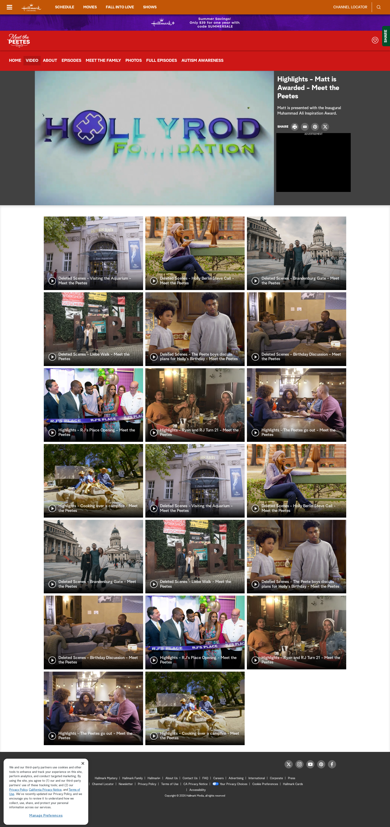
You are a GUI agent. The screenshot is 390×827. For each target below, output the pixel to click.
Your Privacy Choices (233, 784)
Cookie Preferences (265, 784)
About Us (171, 778)
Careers (218, 778)
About (50, 61)
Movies (90, 7)
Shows (150, 7)
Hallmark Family (132, 778)
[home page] (31, 7)
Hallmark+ (154, 778)
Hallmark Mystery (106, 778)
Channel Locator (350, 7)
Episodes (71, 61)
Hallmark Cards (293, 784)
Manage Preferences (46, 815)
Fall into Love (120, 7)
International (256, 778)
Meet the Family (103, 61)
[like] (375, 41)
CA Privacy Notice (195, 784)
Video (32, 61)
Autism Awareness (202, 61)
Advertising (236, 778)
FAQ (205, 778)
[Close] (82, 763)
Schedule (64, 7)
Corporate (276, 778)
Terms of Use (170, 784)
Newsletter (126, 784)
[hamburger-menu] (9, 7)
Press (291, 778)
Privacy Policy (147, 784)
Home (15, 61)
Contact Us (190, 778)
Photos (133, 61)
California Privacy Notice (45, 789)
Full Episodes (161, 61)
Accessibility (197, 790)
